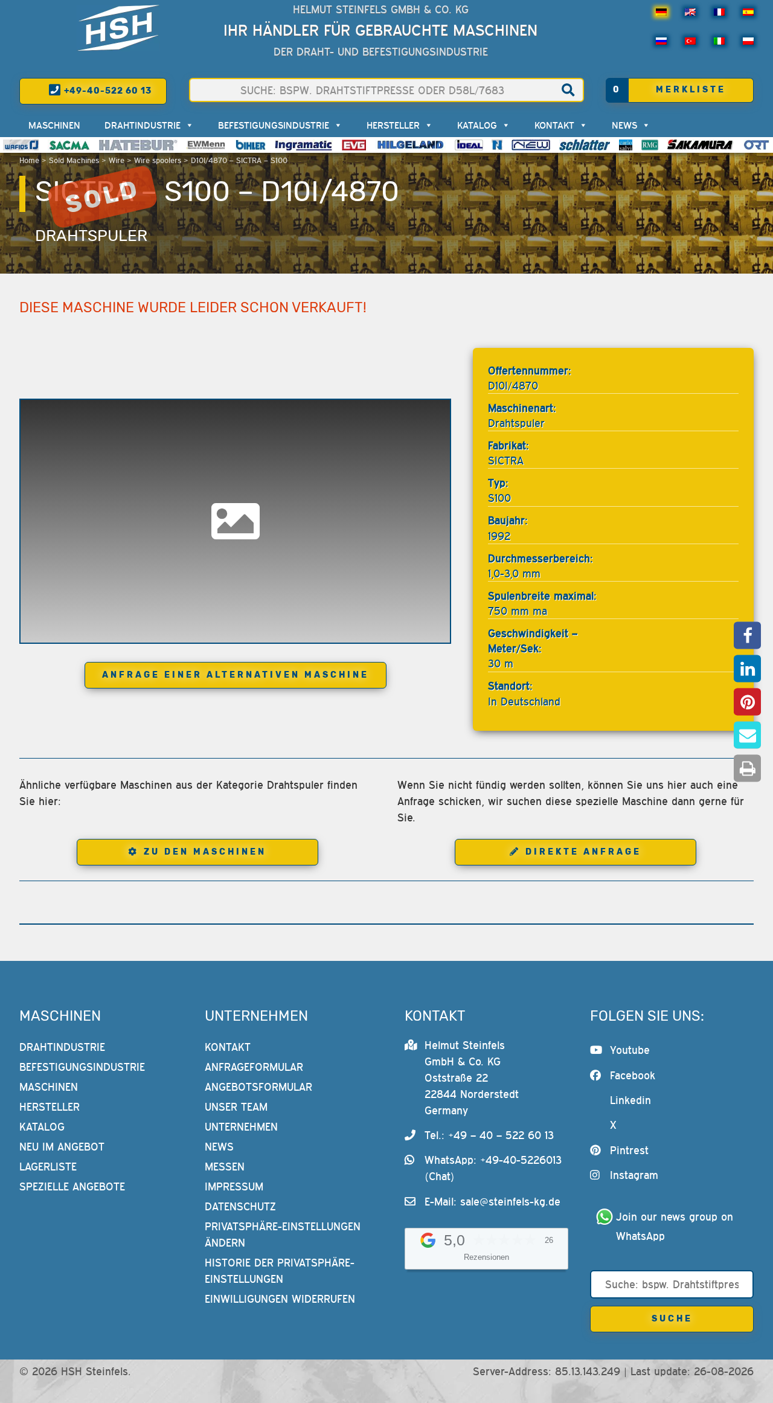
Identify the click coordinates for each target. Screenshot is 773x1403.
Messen (225, 1166)
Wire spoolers (157, 160)
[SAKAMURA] (700, 145)
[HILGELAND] (410, 145)
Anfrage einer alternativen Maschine (235, 675)
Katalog (477, 125)
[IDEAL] (469, 145)
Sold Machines (74, 160)
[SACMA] (69, 145)
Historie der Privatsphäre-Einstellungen (279, 1270)
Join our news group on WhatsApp (676, 1226)
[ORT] (756, 145)
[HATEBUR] (138, 145)
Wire (116, 160)
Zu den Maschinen (205, 852)
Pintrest (629, 1150)
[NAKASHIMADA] (531, 145)
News (624, 125)
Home (29, 160)
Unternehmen (241, 1126)
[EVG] (354, 145)
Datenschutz (240, 1206)
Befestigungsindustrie (273, 125)
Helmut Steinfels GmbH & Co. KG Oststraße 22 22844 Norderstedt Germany (472, 1078)
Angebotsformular (258, 1086)
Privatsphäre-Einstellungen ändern (283, 1234)
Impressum (234, 1186)
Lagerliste (48, 1166)
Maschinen (54, 125)
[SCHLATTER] (584, 145)
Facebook (632, 1075)
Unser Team (236, 1106)
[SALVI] (626, 145)
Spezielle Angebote (72, 1186)
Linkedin (630, 1100)
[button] (747, 635)
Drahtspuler (91, 235)
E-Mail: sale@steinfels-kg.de (492, 1201)
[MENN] (207, 145)
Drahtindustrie (142, 125)
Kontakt (554, 125)
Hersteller (393, 125)
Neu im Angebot (61, 1146)
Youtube (630, 1050)
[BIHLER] (251, 145)
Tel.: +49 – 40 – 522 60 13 (489, 1135)
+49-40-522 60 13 (107, 91)
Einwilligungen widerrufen (280, 1298)
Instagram (634, 1175)
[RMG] (649, 145)
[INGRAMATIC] (304, 145)
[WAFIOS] (21, 145)
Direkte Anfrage (583, 852)
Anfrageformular (254, 1067)
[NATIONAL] (497, 145)
